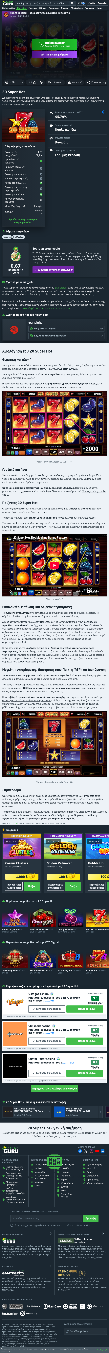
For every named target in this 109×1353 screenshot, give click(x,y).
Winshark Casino (39, 1026)
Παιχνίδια (21, 8)
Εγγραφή (91, 1218)
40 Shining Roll (69, 971)
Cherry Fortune (67, 930)
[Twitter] (85, 1151)
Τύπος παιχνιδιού (63, 125)
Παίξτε (31, 886)
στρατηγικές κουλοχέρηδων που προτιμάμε (26, 700)
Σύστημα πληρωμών (65, 150)
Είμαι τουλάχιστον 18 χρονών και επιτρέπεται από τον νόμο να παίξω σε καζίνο (52, 1225)
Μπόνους (33, 8)
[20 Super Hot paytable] (54, 745)
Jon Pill (14, 823)
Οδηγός (42, 8)
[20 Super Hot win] (54, 425)
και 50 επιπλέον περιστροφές (54, 1031)
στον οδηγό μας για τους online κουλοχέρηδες (47, 308)
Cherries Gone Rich (41, 930)
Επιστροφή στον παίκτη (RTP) (69, 112)
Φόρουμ (65, 8)
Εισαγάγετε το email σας (22, 1216)
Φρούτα (7, 237)
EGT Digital (61, 287)
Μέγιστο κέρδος (62, 137)
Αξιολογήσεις (77, 8)
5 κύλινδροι (18, 237)
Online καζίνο (8, 8)
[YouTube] (97, 1151)
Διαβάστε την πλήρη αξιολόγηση (55, 269)
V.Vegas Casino (38, 994)
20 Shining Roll (13, 971)
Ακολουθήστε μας (86, 1147)
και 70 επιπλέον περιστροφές (54, 999)
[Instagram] (91, 1151)
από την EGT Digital (19, 16)
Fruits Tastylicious (13, 930)
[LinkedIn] (102, 1151)
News (99, 8)
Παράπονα (54, 8)
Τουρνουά (90, 8)
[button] (96, 82)
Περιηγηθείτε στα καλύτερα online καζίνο (54, 1088)
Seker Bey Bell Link (41, 971)
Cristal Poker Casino (42, 1059)
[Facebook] (80, 1151)
